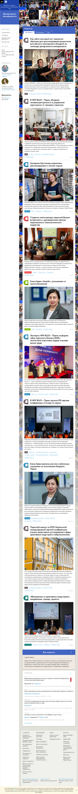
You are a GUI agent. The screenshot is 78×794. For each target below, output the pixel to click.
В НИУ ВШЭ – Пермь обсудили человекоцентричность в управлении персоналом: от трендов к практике (47, 102)
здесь (14, 789)
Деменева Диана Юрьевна (8, 89)
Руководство (26, 748)
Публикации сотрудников (66, 742)
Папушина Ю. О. (28, 693)
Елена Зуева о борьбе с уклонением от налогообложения (48, 282)
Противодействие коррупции (27, 745)
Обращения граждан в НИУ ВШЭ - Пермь (28, 741)
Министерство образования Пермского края (67, 759)
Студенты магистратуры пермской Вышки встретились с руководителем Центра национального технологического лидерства (50, 221)
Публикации (28, 673)
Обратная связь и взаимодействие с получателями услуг (41, 758)
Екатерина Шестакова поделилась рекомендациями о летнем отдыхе (46, 164)
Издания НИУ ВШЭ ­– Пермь (68, 735)
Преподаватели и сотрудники (27, 754)
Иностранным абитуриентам (39, 747)
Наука (52, 732)
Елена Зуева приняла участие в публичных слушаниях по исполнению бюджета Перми (49, 466)
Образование (40, 732)
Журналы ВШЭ (66, 739)
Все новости (49, 652)
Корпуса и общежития (28, 761)
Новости (28, 28)
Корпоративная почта (68, 752)
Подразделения (26, 751)
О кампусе (26, 732)
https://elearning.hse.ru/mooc (66, 779)
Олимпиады (39, 739)
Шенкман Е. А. (36, 693)
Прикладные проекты (55, 739)
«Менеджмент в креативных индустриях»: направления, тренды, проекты (50, 597)
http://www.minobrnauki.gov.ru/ (30, 779)
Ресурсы (66, 732)
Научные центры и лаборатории (54, 735)
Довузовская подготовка (39, 735)
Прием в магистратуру (41, 744)
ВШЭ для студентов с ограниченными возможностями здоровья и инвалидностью (28, 766)
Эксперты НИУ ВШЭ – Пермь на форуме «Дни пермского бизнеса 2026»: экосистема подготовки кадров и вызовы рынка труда (49, 339)
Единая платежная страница (27, 772)
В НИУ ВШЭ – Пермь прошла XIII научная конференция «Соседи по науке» (49, 401)
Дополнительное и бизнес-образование (41, 751)
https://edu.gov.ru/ (45, 779)
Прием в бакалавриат (41, 741)
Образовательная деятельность (6, 38)
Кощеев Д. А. (37, 683)
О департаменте (6, 32)
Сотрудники (5, 35)
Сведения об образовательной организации (27, 736)
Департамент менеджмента (9, 15)
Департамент (7, 98)
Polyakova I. (42, 717)
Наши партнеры (5, 42)
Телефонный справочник (26, 758)
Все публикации (28, 723)
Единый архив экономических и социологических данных (67, 747)
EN (65, 1)
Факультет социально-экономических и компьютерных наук (9, 6)
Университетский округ (42, 754)
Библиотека (66, 754)
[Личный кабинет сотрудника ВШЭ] (72, 1)
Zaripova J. (27, 717)
